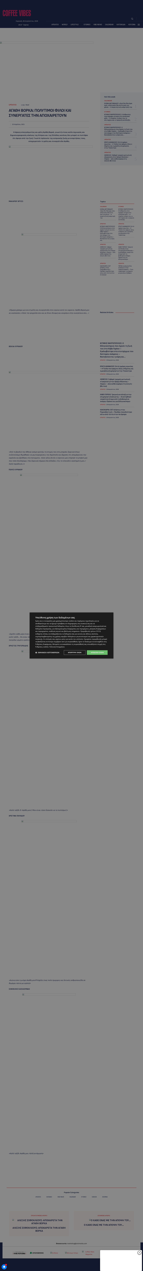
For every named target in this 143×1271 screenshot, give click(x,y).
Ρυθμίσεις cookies (41, 647)
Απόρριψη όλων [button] (74, 652)
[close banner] (139, 1253)
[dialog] (71, 635)
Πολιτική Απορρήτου (57, 647)
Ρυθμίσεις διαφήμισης (43, 644)
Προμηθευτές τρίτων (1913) (90, 631)
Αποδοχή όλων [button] (97, 652)
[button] (47, 652)
